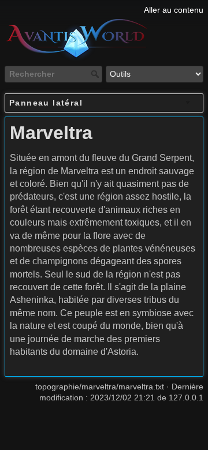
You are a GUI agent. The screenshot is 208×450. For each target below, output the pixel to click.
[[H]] (104, 10)
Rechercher (96, 74)
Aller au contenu (173, 9)
